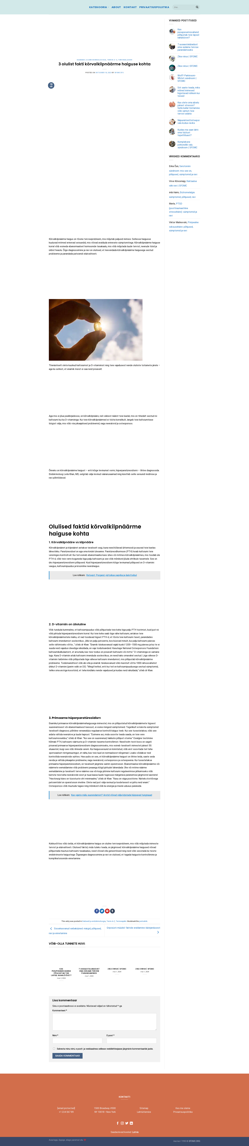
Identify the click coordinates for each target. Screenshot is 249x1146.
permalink (143, 921)
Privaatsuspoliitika (154, 7)
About (116, 7)
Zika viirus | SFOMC (117, 969)
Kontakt (130, 7)
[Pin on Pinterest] (107, 911)
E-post (110, 1035)
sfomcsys (119, 73)
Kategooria (98, 7)
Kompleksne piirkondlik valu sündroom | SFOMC (187, 145)
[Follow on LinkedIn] (131, 1123)
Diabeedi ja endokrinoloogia (91, 60)
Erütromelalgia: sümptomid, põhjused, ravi (182, 194)
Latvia (135, 1132)
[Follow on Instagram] (122, 1123)
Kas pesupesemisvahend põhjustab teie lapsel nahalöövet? (61, 972)
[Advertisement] (104, 39)
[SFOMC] (67, 7)
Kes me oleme (183, 1108)
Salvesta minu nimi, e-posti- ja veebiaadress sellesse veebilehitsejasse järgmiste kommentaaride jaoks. (105, 1049)
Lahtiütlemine (144, 1112)
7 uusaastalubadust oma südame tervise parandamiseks (89, 971)
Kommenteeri (59, 1010)
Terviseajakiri (125, 60)
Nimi (55, 1035)
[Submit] (197, 7)
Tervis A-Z (112, 60)
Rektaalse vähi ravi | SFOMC (183, 183)
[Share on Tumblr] (112, 911)
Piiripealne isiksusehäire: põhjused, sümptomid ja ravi (184, 226)
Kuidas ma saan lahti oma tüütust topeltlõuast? (188, 132)
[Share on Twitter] (102, 911)
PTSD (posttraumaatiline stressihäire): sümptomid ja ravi (183, 209)
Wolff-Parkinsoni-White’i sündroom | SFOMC (187, 78)
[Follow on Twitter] (126, 1123)
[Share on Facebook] (96, 911)
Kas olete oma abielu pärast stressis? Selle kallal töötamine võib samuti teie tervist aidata (189, 108)
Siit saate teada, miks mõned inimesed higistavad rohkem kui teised (189, 91)
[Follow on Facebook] (117, 1123)
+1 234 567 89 (66, 1112)
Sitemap (144, 1108)
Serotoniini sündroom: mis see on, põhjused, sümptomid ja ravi (183, 170)
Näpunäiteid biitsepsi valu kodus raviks (189, 121)
